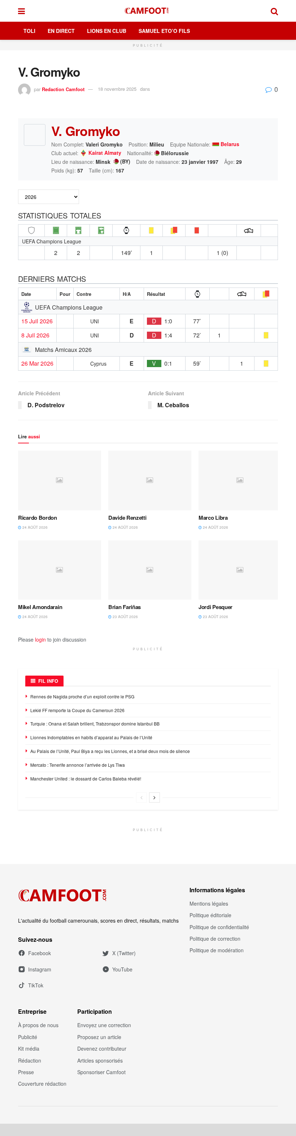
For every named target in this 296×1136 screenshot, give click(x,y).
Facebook (39, 953)
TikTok (35, 985)
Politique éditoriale (210, 915)
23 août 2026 (125, 616)
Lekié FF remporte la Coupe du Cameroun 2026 (77, 710)
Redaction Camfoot (63, 88)
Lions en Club (106, 30)
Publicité (27, 1037)
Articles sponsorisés (100, 1060)
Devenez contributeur (101, 1048)
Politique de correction (215, 938)
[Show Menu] (21, 11)
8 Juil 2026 (35, 335)
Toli (29, 30)
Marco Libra (213, 518)
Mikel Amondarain (40, 607)
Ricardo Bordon (37, 518)
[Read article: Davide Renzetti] (149, 480)
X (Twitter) (124, 953)
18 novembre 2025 (117, 88)
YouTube (122, 969)
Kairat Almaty (104, 153)
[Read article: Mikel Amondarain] (59, 570)
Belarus (230, 144)
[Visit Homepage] (148, 11)
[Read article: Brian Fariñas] (149, 570)
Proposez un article (99, 1037)
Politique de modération (217, 950)
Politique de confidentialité (219, 927)
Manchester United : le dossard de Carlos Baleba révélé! (85, 778)
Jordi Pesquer (215, 607)
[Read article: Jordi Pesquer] (240, 570)
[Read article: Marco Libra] (240, 480)
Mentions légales (209, 903)
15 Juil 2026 (37, 321)
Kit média (28, 1048)
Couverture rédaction (42, 1083)
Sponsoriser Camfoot (101, 1072)
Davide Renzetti (127, 518)
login (40, 639)
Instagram (39, 969)
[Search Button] (274, 11)
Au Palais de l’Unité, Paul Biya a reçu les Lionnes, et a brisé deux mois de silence (110, 751)
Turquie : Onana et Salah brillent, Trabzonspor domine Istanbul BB (95, 723)
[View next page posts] (154, 797)
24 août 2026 (34, 527)
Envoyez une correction (104, 1025)
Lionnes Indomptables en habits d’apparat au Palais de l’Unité (91, 737)
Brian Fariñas (124, 607)
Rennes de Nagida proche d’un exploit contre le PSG (82, 696)
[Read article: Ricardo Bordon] (59, 480)
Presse (26, 1072)
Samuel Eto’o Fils (164, 30)
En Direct (61, 30)
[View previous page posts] (141, 797)
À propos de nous (38, 1025)
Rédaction (29, 1060)
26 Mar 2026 (37, 363)
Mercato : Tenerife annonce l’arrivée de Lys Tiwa (77, 765)
